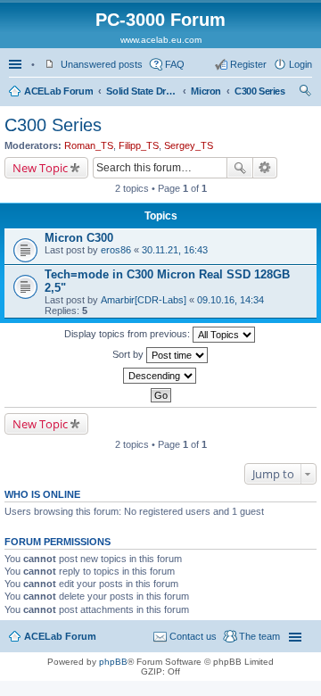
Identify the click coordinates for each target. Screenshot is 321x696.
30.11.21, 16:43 (175, 249)
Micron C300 (79, 237)
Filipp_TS (139, 145)
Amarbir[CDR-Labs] (143, 299)
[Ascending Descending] (160, 376)
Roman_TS (88, 145)
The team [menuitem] (259, 636)
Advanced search (265, 167)
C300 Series (260, 91)
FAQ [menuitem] (175, 64)
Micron (206, 91)
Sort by (129, 354)
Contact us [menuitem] (193, 636)
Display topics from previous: (128, 333)
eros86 (116, 249)
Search (239, 167)
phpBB (113, 662)
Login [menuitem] (300, 64)
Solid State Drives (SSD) (141, 91)
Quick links (17, 64)
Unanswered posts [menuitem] (102, 64)
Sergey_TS (188, 145)
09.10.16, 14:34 (230, 299)
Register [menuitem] (248, 64)
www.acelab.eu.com (161, 40)
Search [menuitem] (305, 93)
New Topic (40, 168)
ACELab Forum (58, 91)
